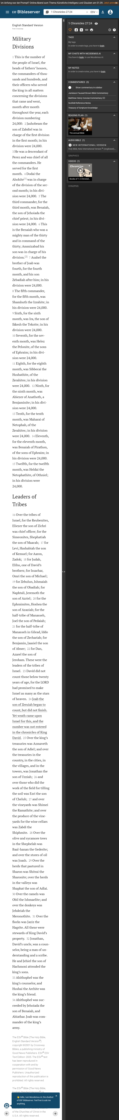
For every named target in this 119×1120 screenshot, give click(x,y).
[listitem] (92, 93)
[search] (68, 11)
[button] (116, 2)
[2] (26, 256)
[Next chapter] (55, 1113)
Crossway (19, 29)
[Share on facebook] (76, 30)
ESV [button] (93, 12)
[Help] (114, 30)
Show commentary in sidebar (89, 87)
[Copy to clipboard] (86, 30)
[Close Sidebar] (63, 571)
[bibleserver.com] (26, 12)
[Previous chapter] (6, 1113)
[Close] (56, 1096)
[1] (25, 178)
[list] (92, 100)
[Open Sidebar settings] (109, 30)
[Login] (110, 12)
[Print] (91, 30)
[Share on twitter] (81, 30)
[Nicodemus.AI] (6, 1105)
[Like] (70, 30)
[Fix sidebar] (63, 20)
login (102, 46)
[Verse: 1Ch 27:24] (96, 23)
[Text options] (103, 12)
